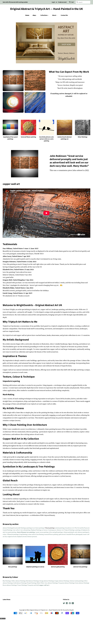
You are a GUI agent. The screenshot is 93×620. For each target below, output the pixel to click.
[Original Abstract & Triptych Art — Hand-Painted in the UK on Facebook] (67, 603)
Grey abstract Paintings (51, 583)
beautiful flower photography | (74, 534)
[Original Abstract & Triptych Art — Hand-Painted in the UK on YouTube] (73, 603)
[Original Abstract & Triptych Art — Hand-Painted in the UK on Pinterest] (70, 603)
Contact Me (64, 15)
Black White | (41, 583)
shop (34, 15)
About (54, 15)
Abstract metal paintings (77, 581)
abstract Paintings (8, 528)
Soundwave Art (69, 528)
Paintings (51, 581)
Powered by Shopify (68, 610)
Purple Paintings (31, 583)
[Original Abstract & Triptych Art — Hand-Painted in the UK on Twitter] (64, 603)
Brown (5, 585)
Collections (44, 15)
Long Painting (23, 534)
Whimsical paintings (13, 534)
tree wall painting (25, 530)
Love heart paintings (38, 528)
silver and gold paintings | (56, 532)
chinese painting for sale (70, 532)
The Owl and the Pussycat (82, 528)
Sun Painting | (40, 534)
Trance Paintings (22, 585)
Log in (53, 2)
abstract (46, 581)
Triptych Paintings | (69, 530)
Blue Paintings (7, 581)
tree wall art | (17, 530)
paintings (29, 528)
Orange (42, 581)
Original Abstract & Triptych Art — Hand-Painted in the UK (46, 9)
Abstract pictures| (32, 536)
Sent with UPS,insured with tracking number (15, 2)
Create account (62, 2)
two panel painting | (11, 532)
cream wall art (32, 534)
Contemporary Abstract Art (55, 530)
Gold (15, 583)
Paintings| (86, 583)
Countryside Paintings (20, 528)
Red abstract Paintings (32, 581)
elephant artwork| (22, 536)
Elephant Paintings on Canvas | (39, 530)
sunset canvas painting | (42, 532)
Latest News (6, 600)
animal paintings (60, 528)
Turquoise (61, 583)
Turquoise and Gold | (33, 585)
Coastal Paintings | (8, 530)
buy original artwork (10, 536)
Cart (72, 2)
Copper (57, 581)
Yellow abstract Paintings (19, 581)
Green (77, 583)
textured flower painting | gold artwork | (55, 534)
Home (27, 15)
